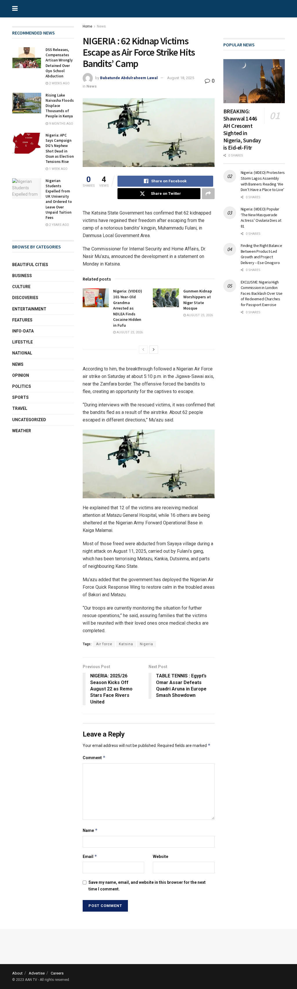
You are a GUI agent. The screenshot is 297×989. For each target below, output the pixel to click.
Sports (20, 397)
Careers (57, 973)
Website (160, 856)
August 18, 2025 (180, 78)
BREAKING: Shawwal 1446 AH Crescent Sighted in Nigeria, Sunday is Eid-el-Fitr (242, 129)
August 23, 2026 (129, 332)
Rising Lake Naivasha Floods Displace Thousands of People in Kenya (60, 106)
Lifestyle (22, 342)
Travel (19, 408)
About (17, 973)
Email (90, 856)
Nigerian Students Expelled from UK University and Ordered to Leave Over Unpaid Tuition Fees (59, 199)
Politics (21, 386)
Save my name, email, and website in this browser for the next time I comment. (147, 885)
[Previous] (143, 350)
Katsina (126, 644)
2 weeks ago (59, 83)
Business (22, 275)
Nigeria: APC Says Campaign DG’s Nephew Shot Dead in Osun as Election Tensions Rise (60, 148)
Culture (21, 286)
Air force (104, 644)
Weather (21, 430)
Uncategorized (29, 419)
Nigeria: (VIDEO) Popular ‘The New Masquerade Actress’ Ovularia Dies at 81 (261, 217)
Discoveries (25, 297)
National (22, 353)
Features (22, 320)
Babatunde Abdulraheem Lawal (129, 78)
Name (90, 830)
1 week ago (58, 169)
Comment (94, 757)
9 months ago (60, 124)
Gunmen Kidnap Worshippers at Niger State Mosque (197, 299)
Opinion (20, 375)
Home (87, 26)
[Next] (153, 350)
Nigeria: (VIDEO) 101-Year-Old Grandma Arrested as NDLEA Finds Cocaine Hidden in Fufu (127, 308)
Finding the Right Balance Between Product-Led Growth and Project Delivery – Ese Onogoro (261, 254)
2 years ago (58, 225)
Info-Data (23, 331)
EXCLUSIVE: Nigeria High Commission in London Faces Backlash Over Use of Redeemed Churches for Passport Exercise (262, 293)
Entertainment (29, 309)
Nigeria (146, 644)
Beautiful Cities (30, 264)
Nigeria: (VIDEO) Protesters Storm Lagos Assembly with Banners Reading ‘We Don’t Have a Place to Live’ (263, 181)
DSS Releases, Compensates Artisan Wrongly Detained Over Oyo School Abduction (59, 63)
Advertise (37, 973)
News (101, 26)
